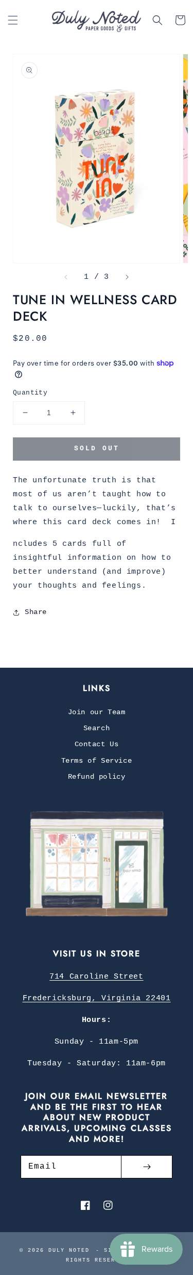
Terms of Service (96, 761)
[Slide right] (126, 277)
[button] (13, 20)
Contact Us (97, 744)
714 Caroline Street (96, 976)
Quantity (30, 393)
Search (96, 728)
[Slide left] (66, 277)
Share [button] (36, 612)
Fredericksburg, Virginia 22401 (97, 998)
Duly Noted (69, 1250)
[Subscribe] (146, 1166)
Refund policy (97, 777)
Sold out (96, 448)
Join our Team (97, 712)
